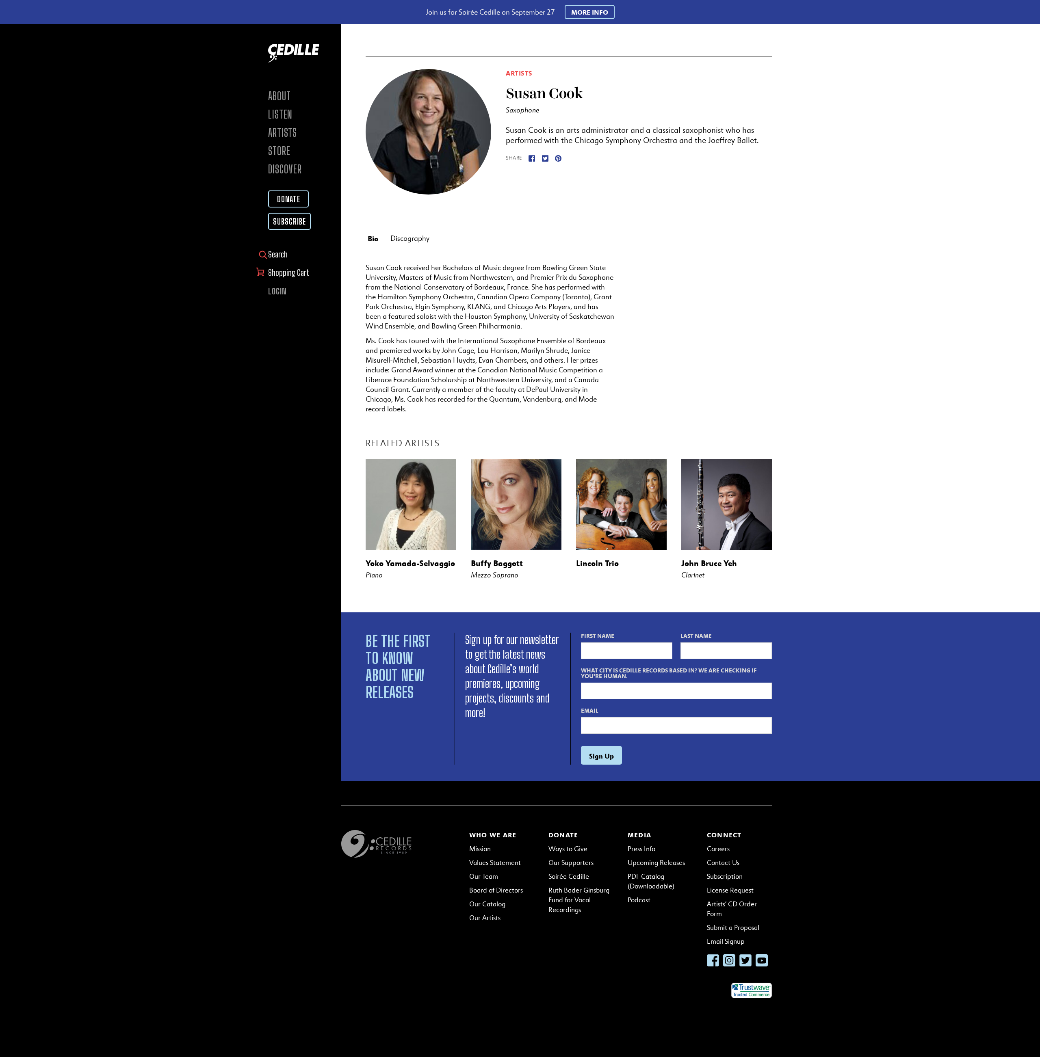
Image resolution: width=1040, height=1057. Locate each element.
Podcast (639, 900)
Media (639, 835)
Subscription (725, 876)
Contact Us (723, 862)
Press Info (641, 849)
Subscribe (289, 221)
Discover (285, 169)
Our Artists (484, 918)
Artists (282, 132)
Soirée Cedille (568, 876)
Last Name (696, 635)
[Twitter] (545, 157)
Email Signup (726, 941)
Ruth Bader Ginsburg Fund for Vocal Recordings (578, 900)
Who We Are (492, 835)
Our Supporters (571, 862)
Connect (724, 835)
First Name (597, 635)
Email (589, 710)
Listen (280, 114)
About (279, 96)
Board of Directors (496, 890)
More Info (589, 12)
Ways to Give (567, 849)
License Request (730, 890)
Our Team (483, 876)
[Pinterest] (558, 157)
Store (279, 151)
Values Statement (495, 862)
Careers (718, 849)
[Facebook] (532, 157)
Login (277, 291)
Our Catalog (487, 904)
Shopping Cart (289, 272)
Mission (480, 849)
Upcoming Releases (656, 862)
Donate (288, 199)
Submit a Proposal (733, 927)
